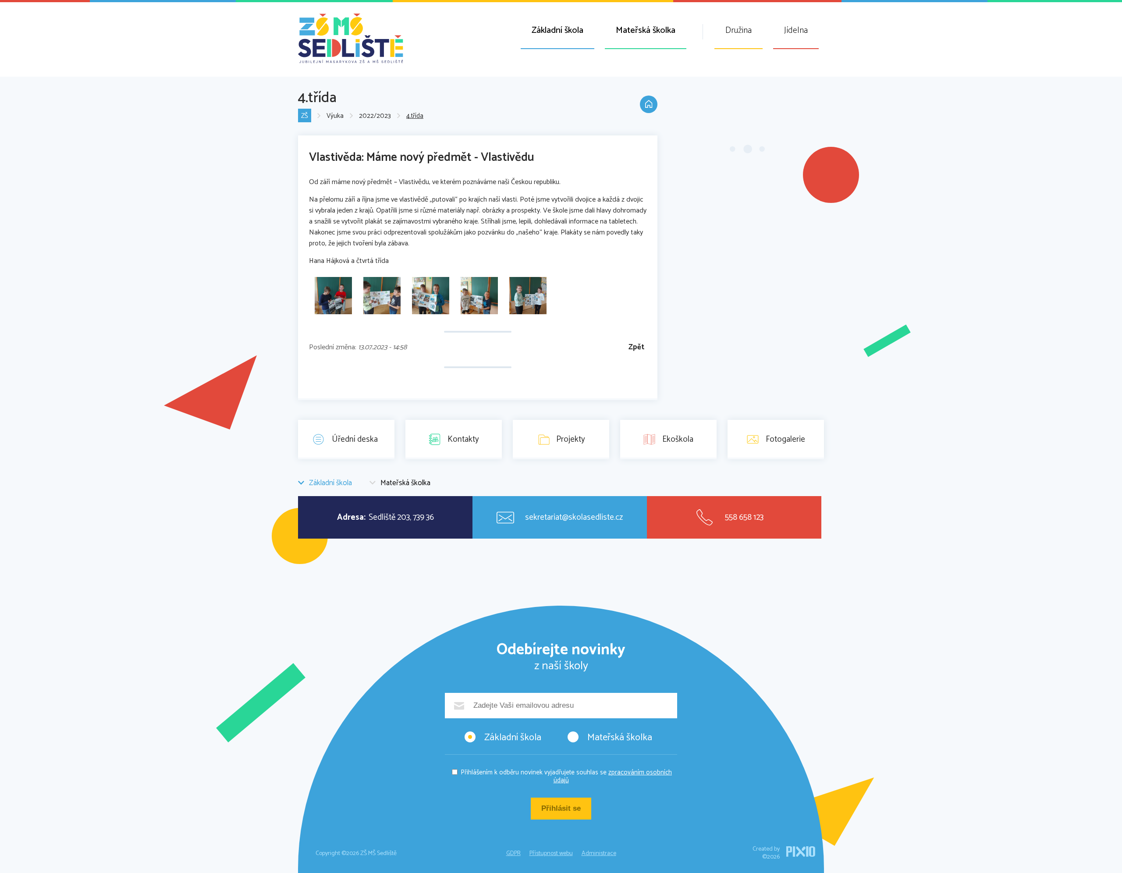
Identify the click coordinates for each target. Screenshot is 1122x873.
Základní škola (557, 30)
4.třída (414, 115)
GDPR (513, 853)
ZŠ (304, 115)
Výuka (335, 115)
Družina (738, 30)
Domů (648, 104)
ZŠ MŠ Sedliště (350, 38)
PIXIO (800, 851)
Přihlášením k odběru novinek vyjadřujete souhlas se (566, 776)
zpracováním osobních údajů (613, 776)
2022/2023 (375, 115)
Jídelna (796, 30)
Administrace (599, 853)
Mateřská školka (645, 30)
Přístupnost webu (551, 853)
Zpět (636, 347)
